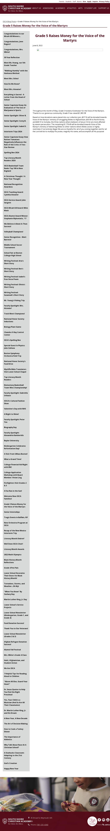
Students (68, 1)
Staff (74, 1)
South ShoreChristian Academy (19, 8)
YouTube (107, 819)
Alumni (79, 1)
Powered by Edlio (103, 825)
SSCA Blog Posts (9, 21)
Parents (61, 1)
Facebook (99, 819)
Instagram (103, 819)
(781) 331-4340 (42, 825)
